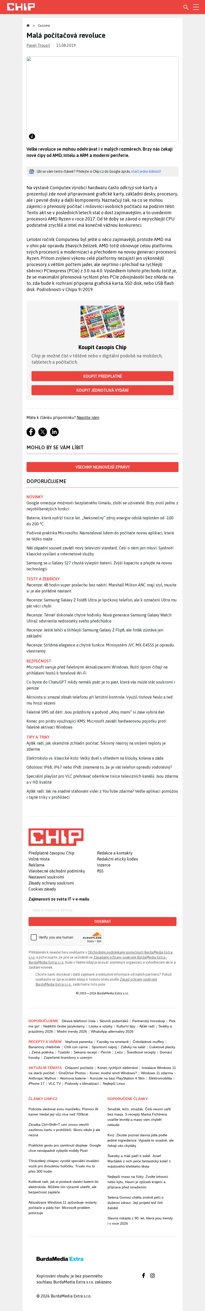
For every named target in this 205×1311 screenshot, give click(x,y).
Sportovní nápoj (104, 1047)
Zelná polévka (43, 1052)
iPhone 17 (36, 1083)
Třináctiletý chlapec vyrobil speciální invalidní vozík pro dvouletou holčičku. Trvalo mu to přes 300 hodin (63, 1166)
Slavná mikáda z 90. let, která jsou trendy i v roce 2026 (140, 1220)
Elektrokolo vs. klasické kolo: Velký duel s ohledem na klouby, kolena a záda (94, 758)
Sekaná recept (85, 1052)
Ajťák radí (146, 1026)
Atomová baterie (73, 1078)
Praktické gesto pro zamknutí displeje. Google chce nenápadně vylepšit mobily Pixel (64, 1148)
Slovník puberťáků (114, 1021)
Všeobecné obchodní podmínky (56, 871)
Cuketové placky (162, 1047)
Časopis (44, 26)
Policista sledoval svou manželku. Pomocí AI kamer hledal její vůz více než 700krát (63, 1111)
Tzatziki (64, 1052)
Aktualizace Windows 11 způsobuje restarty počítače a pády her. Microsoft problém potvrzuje (62, 1207)
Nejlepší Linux (114, 1083)
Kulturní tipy (125, 1026)
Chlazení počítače (79, 1068)
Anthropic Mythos (42, 1078)
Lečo (119, 1052)
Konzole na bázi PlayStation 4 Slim (117, 1078)
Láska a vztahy (100, 1026)
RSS (100, 871)
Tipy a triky (38, 737)
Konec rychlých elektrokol (118, 1068)
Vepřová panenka (79, 1042)
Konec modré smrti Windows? (113, 1073)
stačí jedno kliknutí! (146, 171)
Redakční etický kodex (117, 859)
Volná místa (39, 859)
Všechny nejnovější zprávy (103, 467)
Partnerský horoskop (148, 1021)
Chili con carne (76, 1047)
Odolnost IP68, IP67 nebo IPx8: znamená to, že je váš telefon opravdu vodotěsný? (99, 767)
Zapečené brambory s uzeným (68, 1057)
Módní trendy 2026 (72, 1031)
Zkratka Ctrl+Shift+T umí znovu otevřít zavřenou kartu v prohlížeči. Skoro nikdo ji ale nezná (64, 1130)
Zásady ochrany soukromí (51, 883)
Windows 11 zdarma (157, 1073)
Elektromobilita (160, 1078)
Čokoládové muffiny (148, 1042)
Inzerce (103, 865)
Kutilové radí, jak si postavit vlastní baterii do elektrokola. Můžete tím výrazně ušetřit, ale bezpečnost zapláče (63, 1187)
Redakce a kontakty (114, 853)
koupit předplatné (102, 376)
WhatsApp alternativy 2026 (112, 1031)
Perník (106, 1052)
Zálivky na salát (133, 1047)
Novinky (34, 497)
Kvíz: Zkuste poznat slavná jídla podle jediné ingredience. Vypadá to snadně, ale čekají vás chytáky (141, 1140)
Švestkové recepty (141, 1052)
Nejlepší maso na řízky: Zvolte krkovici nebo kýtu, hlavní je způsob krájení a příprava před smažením (138, 1182)
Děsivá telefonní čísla (79, 1021)
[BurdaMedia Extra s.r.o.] (56, 837)
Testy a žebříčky (43, 579)
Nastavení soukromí (46, 877)
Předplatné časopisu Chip (51, 853)
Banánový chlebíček (44, 1047)
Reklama (36, 865)
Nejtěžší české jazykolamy (64, 1026)
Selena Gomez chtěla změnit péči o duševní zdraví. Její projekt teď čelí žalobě (136, 1202)
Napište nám (88, 417)
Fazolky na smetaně (113, 1042)
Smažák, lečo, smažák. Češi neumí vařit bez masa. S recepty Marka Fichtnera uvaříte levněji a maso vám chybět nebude (139, 1117)
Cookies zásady (42, 889)
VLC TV (54, 1083)
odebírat (102, 922)
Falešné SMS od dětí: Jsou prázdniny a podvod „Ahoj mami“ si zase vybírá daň (95, 712)
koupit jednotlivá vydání (102, 390)
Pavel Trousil (38, 45)
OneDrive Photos (72, 1073)
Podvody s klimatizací (82, 1083)
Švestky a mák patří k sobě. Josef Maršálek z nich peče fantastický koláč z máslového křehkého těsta (139, 1161)
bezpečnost (38, 661)
